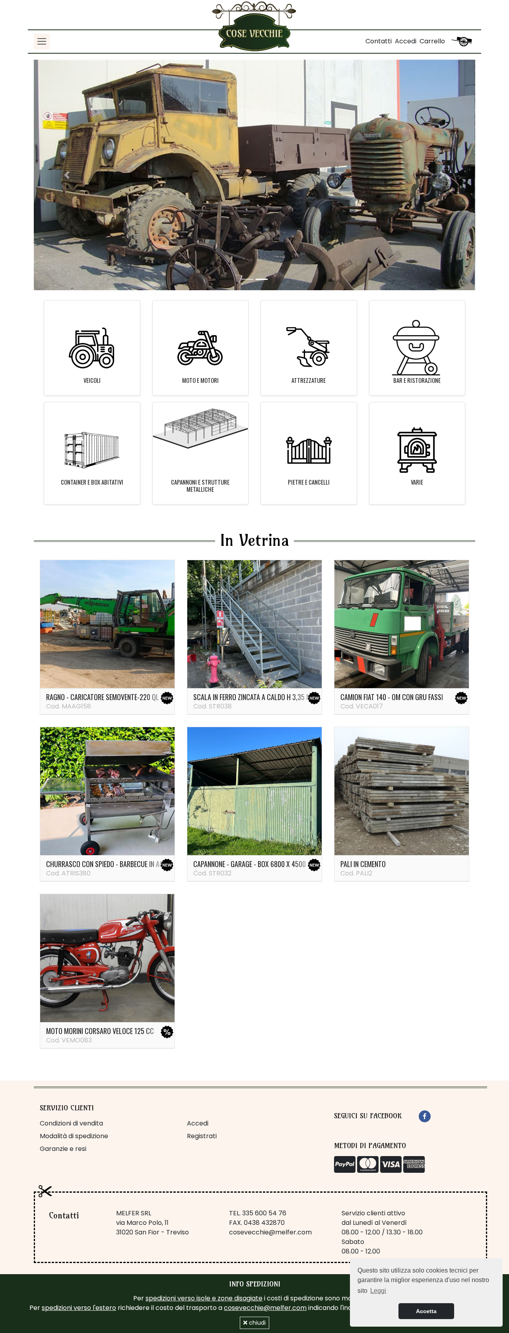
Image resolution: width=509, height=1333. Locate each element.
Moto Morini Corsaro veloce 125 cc (100, 1031)
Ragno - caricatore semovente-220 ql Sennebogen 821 (126, 697)
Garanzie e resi (63, 1148)
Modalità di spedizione (74, 1136)
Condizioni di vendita (71, 1123)
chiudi (256, 1323)
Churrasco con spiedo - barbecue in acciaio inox (119, 864)
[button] (67, 175)
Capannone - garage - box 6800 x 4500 (249, 864)
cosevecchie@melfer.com (270, 1232)
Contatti (378, 41)
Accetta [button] (426, 1311)
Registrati (202, 1136)
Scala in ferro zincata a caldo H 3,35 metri (257, 697)
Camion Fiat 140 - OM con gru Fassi (391, 697)
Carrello (432, 41)
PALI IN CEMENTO (363, 864)
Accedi (405, 41)
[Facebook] (425, 1116)
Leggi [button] (378, 1290)
